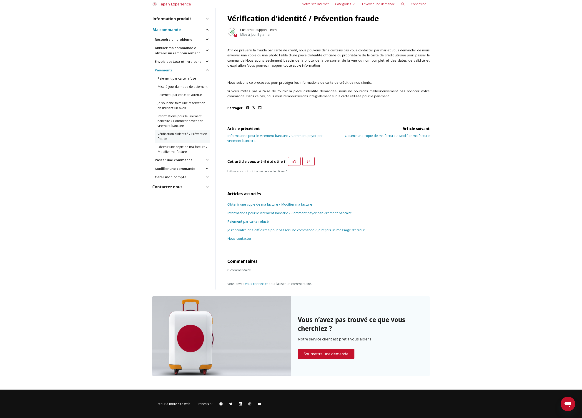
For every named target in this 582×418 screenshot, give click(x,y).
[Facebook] (247, 108)
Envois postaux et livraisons (178, 61)
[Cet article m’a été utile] (294, 161)
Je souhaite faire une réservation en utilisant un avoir (181, 105)
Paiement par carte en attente (180, 95)
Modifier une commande (175, 168)
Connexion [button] (418, 4)
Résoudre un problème (173, 39)
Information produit (171, 18)
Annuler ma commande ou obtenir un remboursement (177, 50)
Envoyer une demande (378, 4)
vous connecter (256, 284)
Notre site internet (315, 4)
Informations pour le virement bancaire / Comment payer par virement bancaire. (290, 213)
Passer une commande (174, 160)
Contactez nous (167, 186)
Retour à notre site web (173, 404)
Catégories (343, 4)
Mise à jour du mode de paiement (183, 86)
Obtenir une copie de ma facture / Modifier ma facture (387, 135)
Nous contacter (239, 238)
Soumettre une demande (326, 353)
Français (203, 404)
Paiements (164, 70)
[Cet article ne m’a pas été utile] (308, 161)
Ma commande (166, 29)
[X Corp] (254, 108)
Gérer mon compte (170, 177)
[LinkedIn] (259, 108)
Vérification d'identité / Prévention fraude (182, 136)
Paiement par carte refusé (248, 221)
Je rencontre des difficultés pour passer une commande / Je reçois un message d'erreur (296, 230)
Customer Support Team (258, 30)
